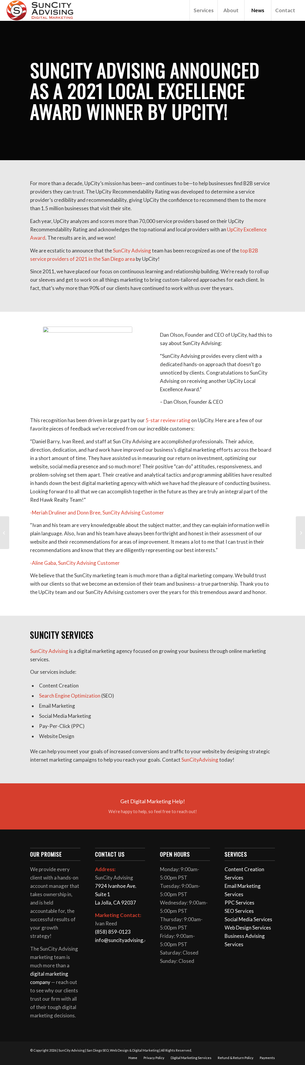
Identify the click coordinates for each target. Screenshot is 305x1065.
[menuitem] (203, 10)
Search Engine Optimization (69, 696)
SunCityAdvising (199, 760)
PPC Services (239, 902)
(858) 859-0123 (113, 932)
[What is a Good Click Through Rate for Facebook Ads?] (4, 532)
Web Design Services (248, 927)
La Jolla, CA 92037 (115, 902)
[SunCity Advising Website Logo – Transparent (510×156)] (40, 10)
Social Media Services (248, 919)
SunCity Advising (49, 651)
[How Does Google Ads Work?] (300, 532)
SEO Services (239, 911)
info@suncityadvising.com (124, 940)
